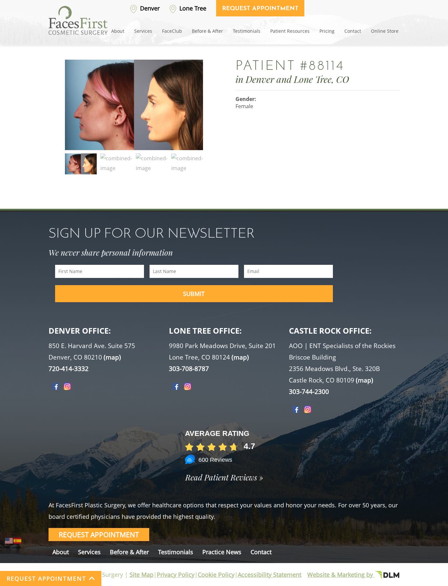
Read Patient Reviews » (224, 477)
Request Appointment (260, 9)
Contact (352, 31)
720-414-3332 (69, 368)
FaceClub (172, 31)
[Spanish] (17, 540)
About (117, 31)
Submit (194, 294)
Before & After (207, 31)
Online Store (384, 31)
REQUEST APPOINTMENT (46, 578)
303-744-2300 (309, 391)
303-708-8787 (189, 368)
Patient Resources (290, 31)
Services (143, 31)
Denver (149, 8)
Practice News (221, 552)
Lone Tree (192, 8)
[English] (9, 540)
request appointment (99, 534)
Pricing (327, 31)
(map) (112, 357)
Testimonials (246, 31)
